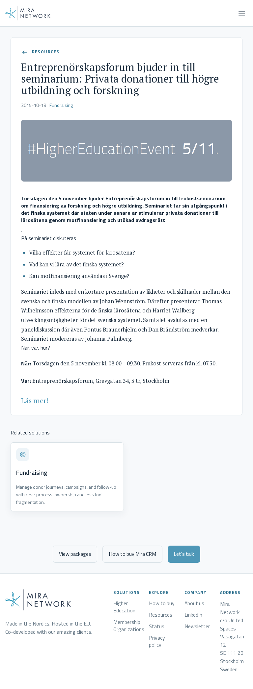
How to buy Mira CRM (132, 554)
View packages (75, 554)
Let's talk (184, 554)
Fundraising (61, 105)
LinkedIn (193, 615)
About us (194, 603)
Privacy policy (157, 641)
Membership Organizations (128, 626)
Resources (160, 615)
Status (156, 626)
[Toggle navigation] (242, 13)
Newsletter (197, 626)
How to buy (162, 603)
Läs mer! (35, 400)
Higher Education (124, 607)
